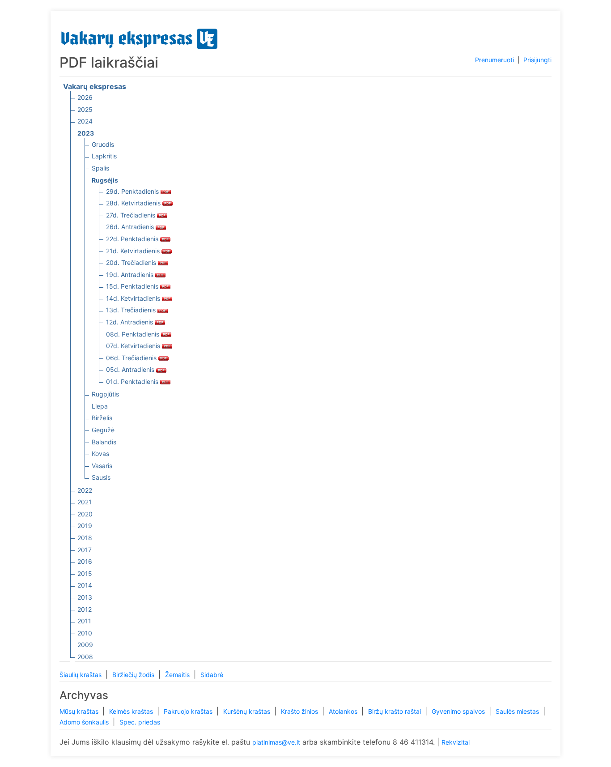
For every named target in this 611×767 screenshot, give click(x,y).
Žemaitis (178, 674)
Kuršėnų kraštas (247, 711)
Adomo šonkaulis (84, 722)
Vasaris (102, 465)
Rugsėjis (105, 180)
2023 (85, 133)
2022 (84, 490)
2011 (84, 621)
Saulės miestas (518, 711)
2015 (84, 573)
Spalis (100, 168)
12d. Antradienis (130, 322)
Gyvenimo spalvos (459, 711)
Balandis (104, 442)
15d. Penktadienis (133, 286)
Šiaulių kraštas (81, 674)
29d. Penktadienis (133, 191)
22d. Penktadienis (133, 239)
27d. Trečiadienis (131, 215)
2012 (84, 609)
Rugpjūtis (105, 394)
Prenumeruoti (494, 60)
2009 (85, 644)
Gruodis (103, 144)
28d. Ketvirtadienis (134, 203)
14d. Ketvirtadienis (134, 298)
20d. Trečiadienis (132, 262)
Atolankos (344, 711)
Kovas (100, 453)
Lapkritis (104, 156)
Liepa (100, 406)
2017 (84, 550)
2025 (85, 109)
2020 (85, 514)
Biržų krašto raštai (395, 711)
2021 (84, 502)
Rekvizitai (455, 742)
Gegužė (103, 430)
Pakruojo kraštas (189, 711)
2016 (84, 561)
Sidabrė (211, 674)
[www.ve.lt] (139, 37)
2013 (84, 597)
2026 (85, 97)
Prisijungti (537, 60)
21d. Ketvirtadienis (133, 251)
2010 (84, 633)
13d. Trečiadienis (131, 310)
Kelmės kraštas (132, 711)
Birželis (102, 418)
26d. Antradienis (131, 226)
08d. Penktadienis (133, 334)
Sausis (101, 477)
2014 (84, 585)
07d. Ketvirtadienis (134, 345)
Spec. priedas (139, 722)
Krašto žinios (300, 711)
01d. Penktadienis (133, 381)
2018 (84, 537)
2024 (85, 121)
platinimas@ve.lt (276, 742)
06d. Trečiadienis (132, 358)
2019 (84, 525)
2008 (85, 656)
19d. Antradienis (130, 274)
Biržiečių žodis (134, 674)
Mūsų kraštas (79, 711)
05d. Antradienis (131, 369)
